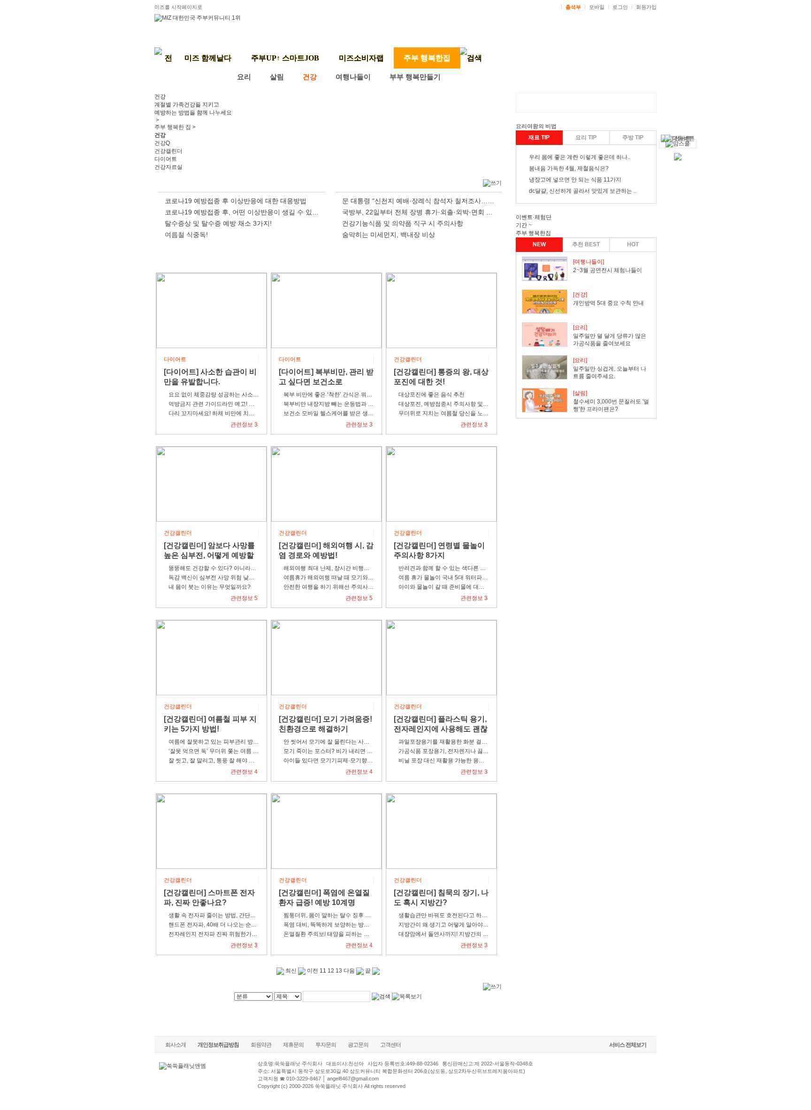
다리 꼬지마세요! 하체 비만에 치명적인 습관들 (226, 413)
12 (331, 970)
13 (339, 970)
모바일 (596, 7)
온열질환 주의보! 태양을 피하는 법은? (330, 934)
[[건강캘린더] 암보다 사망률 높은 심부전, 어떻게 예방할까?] (211, 483)
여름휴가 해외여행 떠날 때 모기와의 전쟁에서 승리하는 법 (355, 577)
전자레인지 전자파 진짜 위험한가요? (214, 934)
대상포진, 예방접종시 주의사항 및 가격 (447, 404)
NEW (539, 244)
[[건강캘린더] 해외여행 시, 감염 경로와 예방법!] (326, 483)
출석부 (573, 7)
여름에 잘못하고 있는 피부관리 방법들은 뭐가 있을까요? (239, 741)
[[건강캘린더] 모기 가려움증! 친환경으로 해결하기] (326, 657)
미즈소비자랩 (361, 58)
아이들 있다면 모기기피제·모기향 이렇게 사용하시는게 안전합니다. (367, 760)
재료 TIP (539, 137)
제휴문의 (293, 1045)
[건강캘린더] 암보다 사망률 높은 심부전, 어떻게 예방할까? (209, 555)
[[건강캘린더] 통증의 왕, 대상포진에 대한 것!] (441, 310)
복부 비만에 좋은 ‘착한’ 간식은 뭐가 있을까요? (341, 394)
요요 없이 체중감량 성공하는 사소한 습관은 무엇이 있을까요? (245, 394)
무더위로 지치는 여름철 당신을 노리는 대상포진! (459, 413)
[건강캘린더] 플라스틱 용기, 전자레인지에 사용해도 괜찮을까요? (441, 729)
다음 (350, 970)
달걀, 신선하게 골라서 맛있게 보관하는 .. (585, 191)
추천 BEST (586, 244)
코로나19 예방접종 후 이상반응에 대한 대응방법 (235, 201)
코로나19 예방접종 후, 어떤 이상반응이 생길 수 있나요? (247, 212)
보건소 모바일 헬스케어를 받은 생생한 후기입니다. (346, 413)
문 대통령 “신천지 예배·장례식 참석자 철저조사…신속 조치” (430, 201)
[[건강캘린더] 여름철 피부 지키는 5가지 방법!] (211, 657)
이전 (312, 970)
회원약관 (261, 1045)
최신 (290, 970)
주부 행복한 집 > (175, 127)
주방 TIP (632, 137)
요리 (244, 77)
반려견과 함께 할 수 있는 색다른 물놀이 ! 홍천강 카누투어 (470, 568)
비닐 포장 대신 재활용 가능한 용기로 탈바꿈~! (455, 760)
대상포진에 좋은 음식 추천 (431, 394)
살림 (277, 77)
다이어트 (165, 159)
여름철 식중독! (186, 234)
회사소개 (175, 1045)
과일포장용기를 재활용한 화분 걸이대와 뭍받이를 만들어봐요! (475, 741)
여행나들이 (353, 77)
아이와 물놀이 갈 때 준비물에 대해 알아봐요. (454, 587)
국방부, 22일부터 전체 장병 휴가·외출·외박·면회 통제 (420, 212)
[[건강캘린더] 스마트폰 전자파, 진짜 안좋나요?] (211, 831)
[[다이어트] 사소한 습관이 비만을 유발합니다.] (211, 310)
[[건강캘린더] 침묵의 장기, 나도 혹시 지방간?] (441, 831)
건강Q (162, 143)
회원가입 (646, 7)
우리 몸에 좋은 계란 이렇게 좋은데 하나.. (579, 157)
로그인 (620, 7)
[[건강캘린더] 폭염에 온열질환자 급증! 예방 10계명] (326, 831)
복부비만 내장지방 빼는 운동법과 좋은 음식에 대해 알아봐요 (358, 404)
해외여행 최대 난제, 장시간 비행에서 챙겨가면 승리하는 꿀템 (359, 568)
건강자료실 (168, 167)
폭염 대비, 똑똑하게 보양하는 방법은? (330, 924)
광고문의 (358, 1045)
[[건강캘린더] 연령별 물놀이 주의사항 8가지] (441, 483)
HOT (633, 244)
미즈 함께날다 (207, 58)
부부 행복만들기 (415, 77)
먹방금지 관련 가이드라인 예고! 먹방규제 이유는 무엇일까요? (245, 404)
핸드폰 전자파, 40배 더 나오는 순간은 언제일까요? (231, 924)
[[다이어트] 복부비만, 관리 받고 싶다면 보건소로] (326, 310)
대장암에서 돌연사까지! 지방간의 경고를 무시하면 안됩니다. (473, 934)
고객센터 (390, 1045)
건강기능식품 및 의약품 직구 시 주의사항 (402, 223)
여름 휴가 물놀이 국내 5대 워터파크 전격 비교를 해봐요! (468, 577)
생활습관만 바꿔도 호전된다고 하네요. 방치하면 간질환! (468, 915)
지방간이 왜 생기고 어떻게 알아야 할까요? (451, 924)
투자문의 (325, 1045)
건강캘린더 (168, 151)
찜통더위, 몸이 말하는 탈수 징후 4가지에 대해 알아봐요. (353, 915)
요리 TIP (586, 137)
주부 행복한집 (427, 58)
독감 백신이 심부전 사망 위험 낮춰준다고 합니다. (229, 577)
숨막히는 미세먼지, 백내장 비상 (388, 234)
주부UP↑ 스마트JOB (285, 58)
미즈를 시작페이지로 (178, 7)
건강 (310, 77)
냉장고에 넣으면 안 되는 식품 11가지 (575, 179)
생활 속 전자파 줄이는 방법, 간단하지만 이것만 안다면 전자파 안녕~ (253, 915)
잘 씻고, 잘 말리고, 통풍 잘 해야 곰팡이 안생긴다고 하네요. (241, 760)
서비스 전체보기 (627, 1045)
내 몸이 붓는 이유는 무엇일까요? (209, 587)
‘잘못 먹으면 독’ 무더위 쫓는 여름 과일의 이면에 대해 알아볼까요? (251, 751)
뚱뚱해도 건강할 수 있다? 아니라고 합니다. (222, 568)
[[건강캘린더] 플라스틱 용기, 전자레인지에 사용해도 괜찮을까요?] (441, 657)
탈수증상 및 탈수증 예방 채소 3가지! (218, 223)
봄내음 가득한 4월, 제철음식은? (569, 168)
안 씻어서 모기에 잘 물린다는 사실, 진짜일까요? (343, 741)
